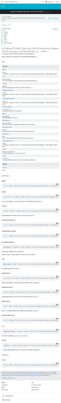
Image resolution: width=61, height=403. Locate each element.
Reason (4, 113)
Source (4, 149)
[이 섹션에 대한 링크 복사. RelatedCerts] (11, 273)
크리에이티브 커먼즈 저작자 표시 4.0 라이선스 (30, 372)
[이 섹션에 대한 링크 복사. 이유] (5, 259)
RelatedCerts (6, 120)
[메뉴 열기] (2, 2)
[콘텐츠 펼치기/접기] (11, 29)
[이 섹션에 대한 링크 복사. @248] (7, 181)
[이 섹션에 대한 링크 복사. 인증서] (7, 192)
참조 (3, 6)
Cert (3, 76)
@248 (3, 70)
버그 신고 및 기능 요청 (36, 385)
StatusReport (6, 109)
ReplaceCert (5, 134)
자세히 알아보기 (47, 11)
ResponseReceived (7, 141)
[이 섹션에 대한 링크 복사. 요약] (6, 62)
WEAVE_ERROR (5, 116)
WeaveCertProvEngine (8, 151)
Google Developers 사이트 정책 (35, 374)
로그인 (57, 1)
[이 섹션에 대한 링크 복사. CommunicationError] (16, 220)
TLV (13, 80)
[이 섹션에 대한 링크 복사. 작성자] (7, 340)
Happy (3, 387)
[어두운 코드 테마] (56, 184)
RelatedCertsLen (7, 127)
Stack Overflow (35, 389)
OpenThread (5, 389)
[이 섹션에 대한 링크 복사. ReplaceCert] (11, 301)
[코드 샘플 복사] (58, 184)
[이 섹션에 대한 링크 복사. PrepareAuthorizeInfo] (17, 231)
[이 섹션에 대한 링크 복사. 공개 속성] (10, 176)
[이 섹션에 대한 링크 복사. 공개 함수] (10, 355)
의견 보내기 (55, 29)
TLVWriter (5, 158)
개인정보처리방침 (9, 396)
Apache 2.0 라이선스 (6, 374)
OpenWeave (4, 25)
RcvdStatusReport (7, 107)
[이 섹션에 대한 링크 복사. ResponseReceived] (16, 315)
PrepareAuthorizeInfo (8, 98)
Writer (4, 156)
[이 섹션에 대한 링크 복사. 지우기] (7, 360)
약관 (3, 396)
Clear (4, 167)
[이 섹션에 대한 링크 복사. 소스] (5, 326)
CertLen (4, 83)
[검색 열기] (43, 2)
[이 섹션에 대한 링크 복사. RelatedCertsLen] (14, 287)
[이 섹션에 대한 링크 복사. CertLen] (8, 206)
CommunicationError (8, 90)
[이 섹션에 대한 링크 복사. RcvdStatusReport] (15, 242)
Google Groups (34, 387)
